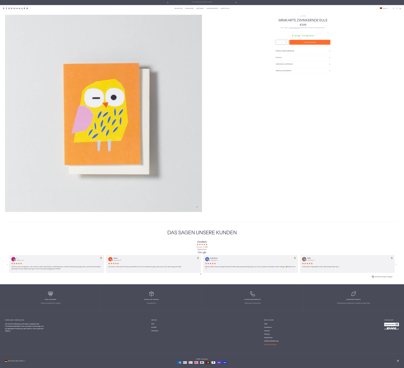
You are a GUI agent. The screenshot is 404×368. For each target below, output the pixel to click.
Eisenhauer (189, 8)
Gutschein (154, 331)
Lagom (302, 16)
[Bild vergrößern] (197, 207)
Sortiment (200, 8)
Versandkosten (294, 28)
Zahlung (266, 334)
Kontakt (153, 327)
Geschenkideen (212, 8)
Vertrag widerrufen (270, 344)
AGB (265, 324)
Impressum (268, 327)
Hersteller (225, 8)
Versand (267, 331)
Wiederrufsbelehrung (271, 341)
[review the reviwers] (101, 258)
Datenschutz (268, 338)
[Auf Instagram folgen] (398, 361)
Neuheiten (179, 8)
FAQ (152, 324)
